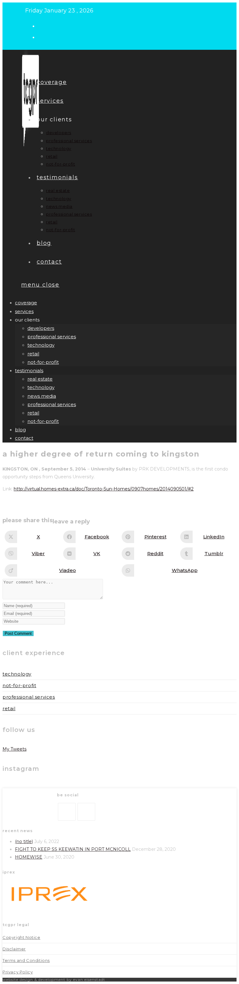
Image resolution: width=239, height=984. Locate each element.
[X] (67, 812)
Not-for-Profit (19, 685)
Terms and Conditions (26, 960)
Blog (20, 430)
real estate (40, 379)
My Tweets (14, 749)
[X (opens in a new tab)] (43, 25)
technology (40, 345)
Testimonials (29, 370)
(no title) (24, 841)
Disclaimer (14, 948)
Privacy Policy (17, 971)
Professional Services (28, 697)
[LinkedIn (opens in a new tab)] (43, 36)
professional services (51, 337)
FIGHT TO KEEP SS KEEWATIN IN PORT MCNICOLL (73, 849)
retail (33, 354)
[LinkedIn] (86, 812)
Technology (16, 674)
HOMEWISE (28, 857)
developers (40, 328)
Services (24, 311)
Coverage (26, 303)
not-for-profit (43, 362)
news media (41, 396)
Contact (24, 438)
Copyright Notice (21, 937)
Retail (9, 708)
